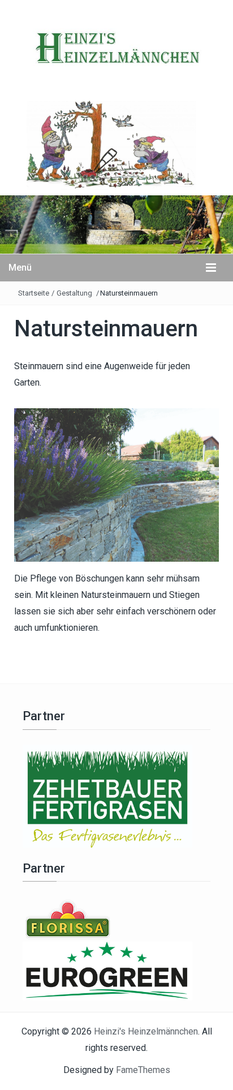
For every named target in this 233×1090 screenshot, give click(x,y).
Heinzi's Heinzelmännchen (146, 1031)
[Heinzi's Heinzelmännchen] (116, 223)
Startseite (33, 293)
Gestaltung (74, 293)
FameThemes (143, 1070)
